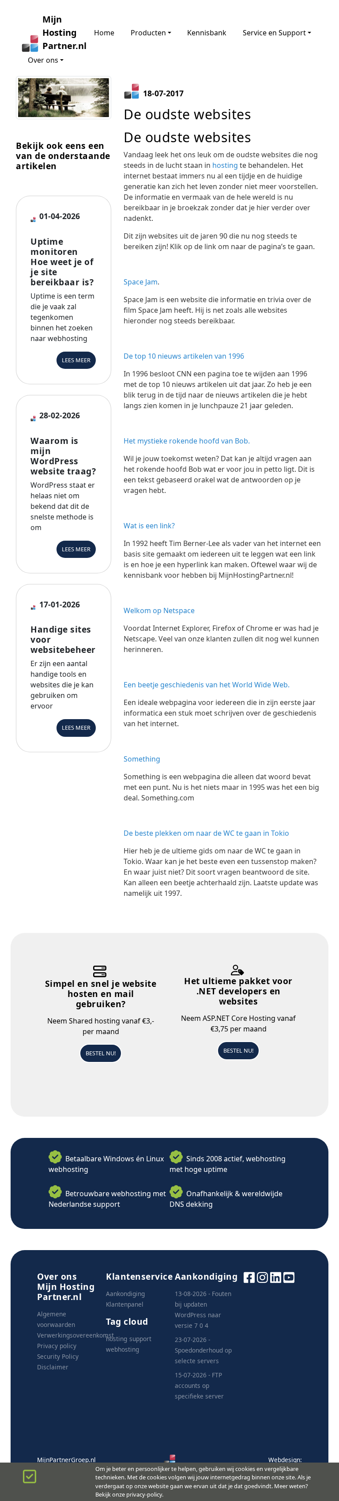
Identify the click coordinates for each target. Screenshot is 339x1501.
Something (142, 759)
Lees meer (76, 360)
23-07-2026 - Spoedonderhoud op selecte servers (203, 1350)
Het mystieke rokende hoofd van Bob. (187, 441)
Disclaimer (52, 1367)
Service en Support (274, 33)
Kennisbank (206, 33)
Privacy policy (56, 1346)
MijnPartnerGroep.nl (66, 1460)
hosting (225, 165)
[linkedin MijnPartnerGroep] (275, 1277)
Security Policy (58, 1356)
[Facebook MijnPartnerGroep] (249, 1277)
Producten (148, 33)
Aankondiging (125, 1293)
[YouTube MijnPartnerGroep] (288, 1277)
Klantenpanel (124, 1304)
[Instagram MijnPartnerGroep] (262, 1277)
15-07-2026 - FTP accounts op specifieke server (199, 1385)
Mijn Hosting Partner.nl (60, 32)
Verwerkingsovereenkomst (75, 1335)
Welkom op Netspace (159, 610)
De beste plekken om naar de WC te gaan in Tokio (206, 833)
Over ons (43, 60)
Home (104, 33)
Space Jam (141, 282)
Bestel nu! (101, 1053)
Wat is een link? (149, 526)
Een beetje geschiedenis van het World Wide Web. (207, 685)
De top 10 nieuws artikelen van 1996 (184, 356)
